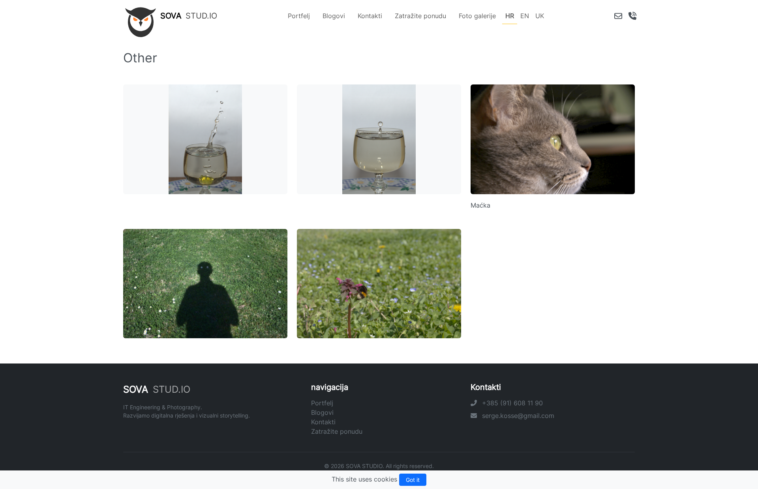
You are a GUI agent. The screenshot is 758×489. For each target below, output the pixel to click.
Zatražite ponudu (420, 16)
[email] (618, 16)
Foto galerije (477, 16)
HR (509, 16)
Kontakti (370, 16)
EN (524, 16)
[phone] (632, 16)
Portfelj (299, 16)
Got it (413, 479)
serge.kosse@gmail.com (517, 416)
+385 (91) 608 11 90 (511, 403)
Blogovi (334, 16)
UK (539, 16)
